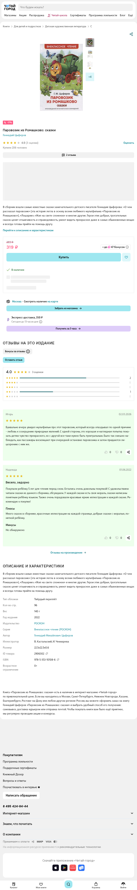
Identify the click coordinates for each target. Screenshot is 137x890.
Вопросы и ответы (14, 780)
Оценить (128, 142)
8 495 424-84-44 (15, 806)
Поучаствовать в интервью (20, 787)
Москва (16, 301)
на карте (52, 301)
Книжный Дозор (13, 774)
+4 (90, 76)
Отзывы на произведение (66, 552)
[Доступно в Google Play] (64, 868)
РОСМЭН (39, 623)
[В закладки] (126, 257)
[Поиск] (68, 884)
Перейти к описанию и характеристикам (28, 230)
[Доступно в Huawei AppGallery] (73, 868)
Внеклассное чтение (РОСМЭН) (52, 629)
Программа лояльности (18, 761)
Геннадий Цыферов (14, 135)
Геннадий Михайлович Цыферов (53, 635)
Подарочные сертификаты (20, 768)
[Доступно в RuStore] (81, 868)
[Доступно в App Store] (55, 868)
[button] (68, 815)
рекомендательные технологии (80, 847)
